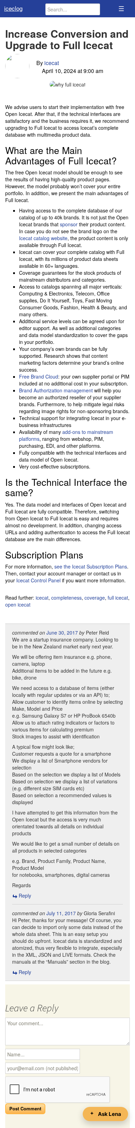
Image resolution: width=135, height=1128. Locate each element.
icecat (51, 63)
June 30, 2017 (62, 632)
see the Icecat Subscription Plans (90, 566)
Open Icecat (17, 604)
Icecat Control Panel (38, 580)
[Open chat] (105, 1114)
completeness (66, 597)
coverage (94, 597)
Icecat (42, 597)
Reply (25, 895)
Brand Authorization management (56, 390)
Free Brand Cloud (38, 376)
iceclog (13, 8)
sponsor (69, 224)
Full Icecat (118, 597)
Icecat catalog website (43, 238)
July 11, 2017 (61, 913)
